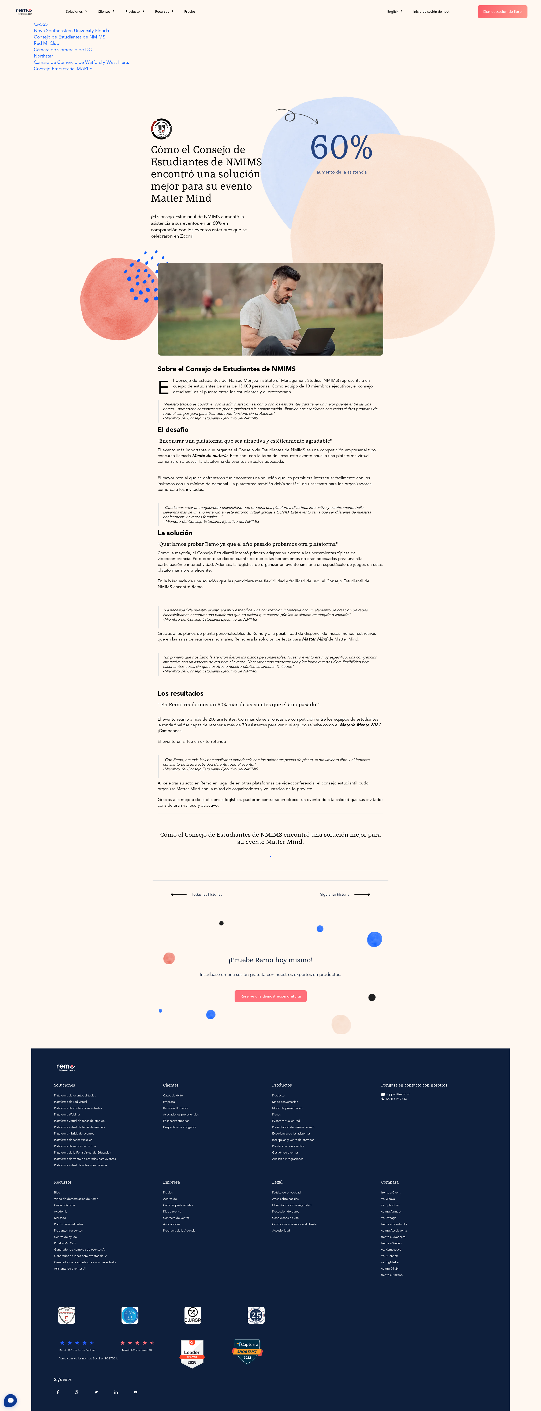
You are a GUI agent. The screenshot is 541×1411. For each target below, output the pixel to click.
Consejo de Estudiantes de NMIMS (69, 37)
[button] (395, 11)
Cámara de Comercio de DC (63, 49)
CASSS (41, 24)
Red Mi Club (46, 43)
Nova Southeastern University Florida (71, 30)
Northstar (43, 56)
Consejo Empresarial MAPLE (63, 68)
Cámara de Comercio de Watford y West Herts (81, 62)
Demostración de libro (502, 11)
